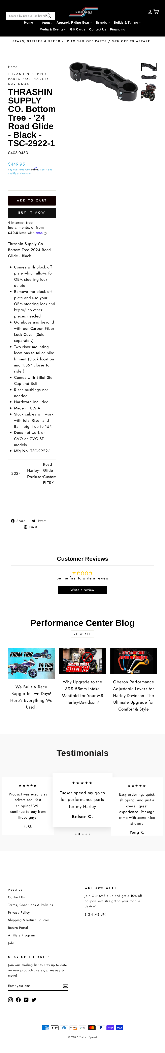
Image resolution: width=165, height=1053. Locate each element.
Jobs (11, 943)
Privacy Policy (19, 912)
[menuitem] (28, 22)
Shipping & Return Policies (29, 920)
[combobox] (30, 16)
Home (12, 67)
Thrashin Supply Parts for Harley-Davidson (29, 79)
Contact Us (16, 897)
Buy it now (31, 212)
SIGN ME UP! (95, 914)
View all (82, 634)
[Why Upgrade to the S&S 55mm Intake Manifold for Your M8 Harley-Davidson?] (82, 661)
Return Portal (18, 927)
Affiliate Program (21, 935)
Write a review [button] (82, 590)
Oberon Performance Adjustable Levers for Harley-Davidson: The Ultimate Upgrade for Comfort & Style (133, 695)
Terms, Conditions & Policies (30, 905)
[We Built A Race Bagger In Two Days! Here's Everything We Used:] (31, 663)
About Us (15, 889)
